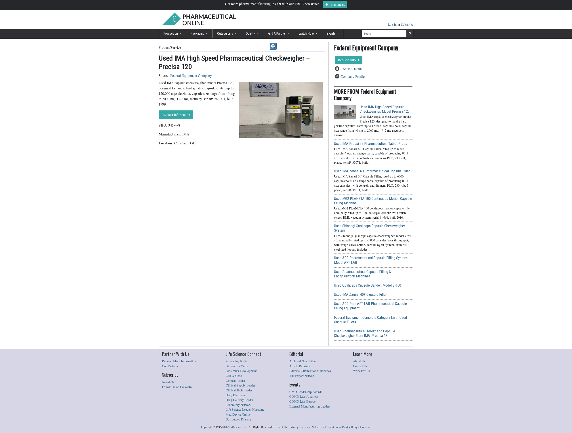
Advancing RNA (236, 361)
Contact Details (351, 68)
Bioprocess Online (237, 366)
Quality (250, 34)
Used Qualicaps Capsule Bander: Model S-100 (367, 285)
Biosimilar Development (241, 371)
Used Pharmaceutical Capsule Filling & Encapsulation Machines (362, 273)
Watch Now (307, 34)
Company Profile (353, 76)
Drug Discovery (236, 395)
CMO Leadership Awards (305, 392)
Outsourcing (225, 34)
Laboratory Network (238, 405)
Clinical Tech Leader (239, 390)
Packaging (198, 34)
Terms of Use (280, 427)
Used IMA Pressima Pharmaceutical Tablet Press (370, 143)
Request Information (176, 114)
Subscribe (407, 24)
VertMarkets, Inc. (238, 427)
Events (331, 34)
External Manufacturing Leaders (310, 406)
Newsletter (169, 382)
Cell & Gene (234, 376)
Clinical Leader (235, 380)
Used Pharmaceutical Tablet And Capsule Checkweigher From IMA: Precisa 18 (364, 333)
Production (171, 34)
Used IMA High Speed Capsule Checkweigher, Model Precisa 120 (385, 109)
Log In (392, 24)
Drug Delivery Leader (239, 400)
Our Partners (170, 366)
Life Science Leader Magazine (245, 409)
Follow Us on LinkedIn (177, 387)
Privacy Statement (300, 427)
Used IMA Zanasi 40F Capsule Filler (360, 294)
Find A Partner (277, 34)
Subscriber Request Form (326, 427)
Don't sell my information (356, 427)
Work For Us (361, 371)
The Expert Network (302, 376)
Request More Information (179, 361)
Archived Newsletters (303, 361)
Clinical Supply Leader (240, 385)
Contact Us (360, 366)
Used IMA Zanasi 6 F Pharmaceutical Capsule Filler (372, 171)
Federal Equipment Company (191, 75)
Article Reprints (299, 366)
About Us (359, 361)
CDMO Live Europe (302, 401)
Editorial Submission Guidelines (310, 371)
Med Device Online (238, 414)
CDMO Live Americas (303, 396)
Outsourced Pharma (238, 419)
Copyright (206, 427)
